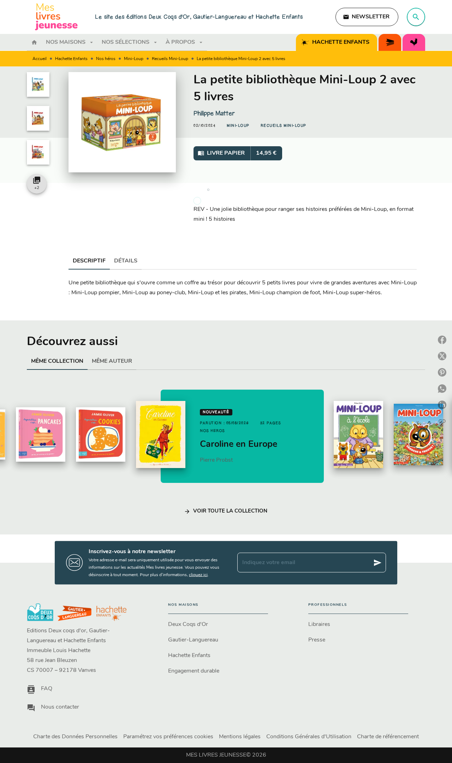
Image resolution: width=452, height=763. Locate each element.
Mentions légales (240, 737)
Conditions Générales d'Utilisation (308, 737)
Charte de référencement (388, 737)
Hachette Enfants (71, 59)
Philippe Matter (214, 113)
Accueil (39, 59)
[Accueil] (56, 17)
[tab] (34, 42)
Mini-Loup (133, 59)
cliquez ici (198, 575)
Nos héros (105, 59)
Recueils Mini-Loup (170, 59)
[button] (366, 17)
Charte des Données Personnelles (75, 737)
